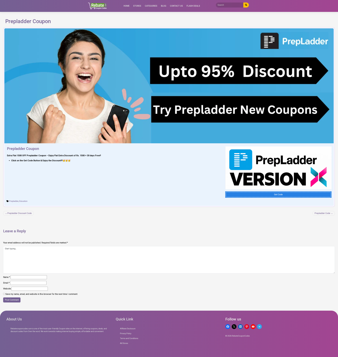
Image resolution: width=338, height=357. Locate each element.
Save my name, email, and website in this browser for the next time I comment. (41, 294)
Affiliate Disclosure (127, 329)
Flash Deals (193, 6)
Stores (137, 6)
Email (6, 283)
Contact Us (176, 6)
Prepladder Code (322, 213)
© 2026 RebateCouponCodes (237, 336)
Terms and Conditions (129, 338)
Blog (163, 6)
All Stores (124, 343)
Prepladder (13, 201)
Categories (151, 6)
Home (127, 6)
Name (6, 277)
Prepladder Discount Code (19, 213)
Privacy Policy (125, 333)
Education (23, 201)
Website (7, 288)
